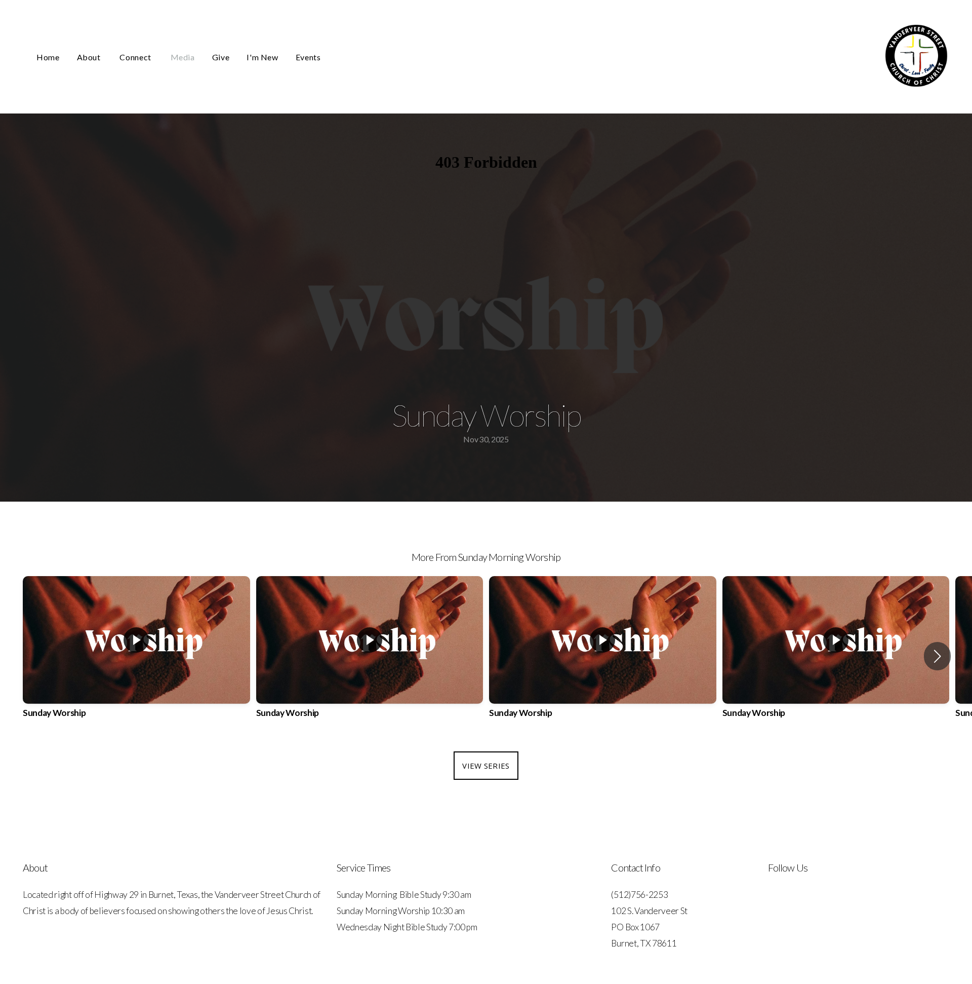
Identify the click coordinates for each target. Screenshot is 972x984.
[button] (937, 656)
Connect (136, 57)
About (90, 57)
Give (221, 57)
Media (183, 57)
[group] (136, 656)
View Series (485, 766)
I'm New (262, 57)
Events (308, 57)
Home (48, 57)
